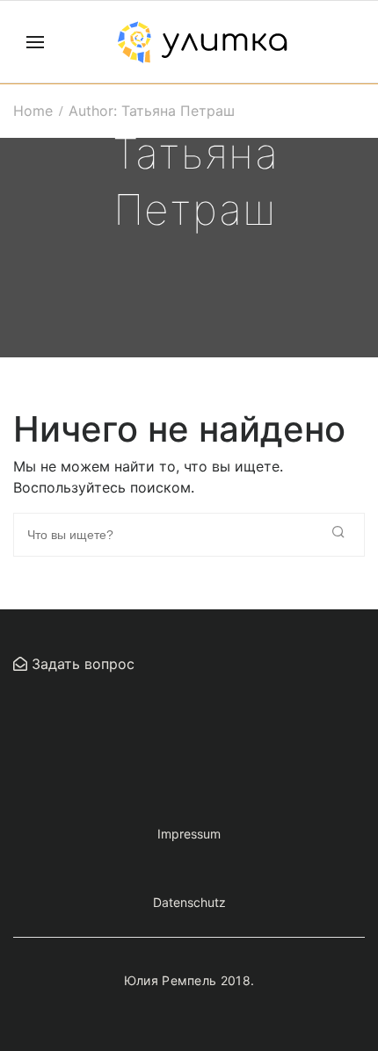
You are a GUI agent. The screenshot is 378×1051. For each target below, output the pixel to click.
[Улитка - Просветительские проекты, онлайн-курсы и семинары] (202, 42)
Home (33, 110)
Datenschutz (189, 902)
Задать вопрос (80, 664)
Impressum (189, 833)
